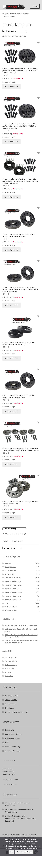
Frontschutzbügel (11, 657)
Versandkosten (18, 78)
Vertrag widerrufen (12, 751)
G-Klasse (8, 563)
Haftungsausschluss (12, 738)
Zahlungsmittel (11, 700)
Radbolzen (8, 672)
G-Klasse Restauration (12, 578)
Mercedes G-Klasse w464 (13, 600)
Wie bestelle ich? (11, 695)
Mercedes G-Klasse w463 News (16, 712)
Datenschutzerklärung (13, 734)
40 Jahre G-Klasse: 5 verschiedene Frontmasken (21, 625)
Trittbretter (9, 676)
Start (6, 14)
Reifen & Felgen (10, 574)
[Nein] (39, 846)
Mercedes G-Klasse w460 (13, 581)
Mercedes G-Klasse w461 (13, 585)
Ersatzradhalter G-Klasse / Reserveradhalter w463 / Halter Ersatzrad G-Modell (22, 642)
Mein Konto (9, 708)
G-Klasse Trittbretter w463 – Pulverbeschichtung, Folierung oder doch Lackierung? (21, 636)
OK (11, 852)
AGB (6, 742)
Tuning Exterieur (10, 567)
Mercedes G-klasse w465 (13, 596)
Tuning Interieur (10, 570)
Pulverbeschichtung (11, 611)
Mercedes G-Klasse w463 (13, 589)
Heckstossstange (11, 665)
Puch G (7, 603)
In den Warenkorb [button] (11, 86)
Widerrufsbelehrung (12, 747)
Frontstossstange (11, 661)
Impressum (9, 730)
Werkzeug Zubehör (11, 607)
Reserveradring (10, 668)
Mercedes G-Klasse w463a (13, 592)
